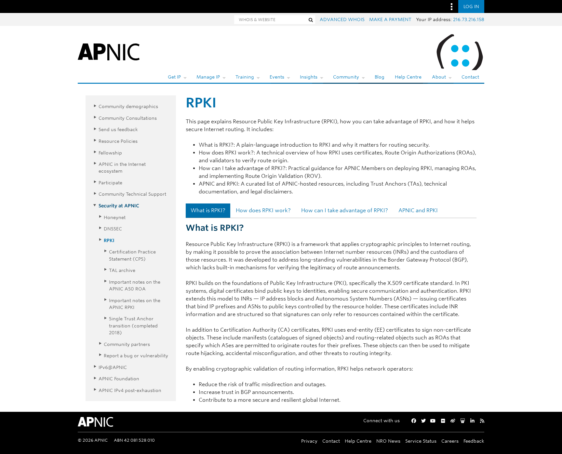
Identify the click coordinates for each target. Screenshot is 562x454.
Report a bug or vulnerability (136, 355)
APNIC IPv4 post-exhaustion (130, 390)
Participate (110, 182)
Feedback (473, 441)
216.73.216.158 (468, 19)
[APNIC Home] (109, 51)
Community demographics (128, 106)
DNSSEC (113, 228)
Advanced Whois (342, 19)
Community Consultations (128, 118)
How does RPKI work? (263, 210)
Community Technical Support (132, 194)
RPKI (109, 240)
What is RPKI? (208, 210)
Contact (470, 77)
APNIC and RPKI (418, 210)
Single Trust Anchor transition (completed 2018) (133, 325)
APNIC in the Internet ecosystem (122, 167)
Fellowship (110, 152)
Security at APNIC (119, 205)
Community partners (127, 344)
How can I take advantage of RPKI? (344, 210)
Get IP (174, 77)
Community (346, 77)
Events (277, 77)
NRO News (388, 441)
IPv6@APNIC (113, 367)
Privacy (309, 441)
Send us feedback (118, 129)
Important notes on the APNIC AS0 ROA (134, 285)
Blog (379, 77)
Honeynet (115, 217)
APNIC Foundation (119, 378)
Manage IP (208, 77)
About (439, 77)
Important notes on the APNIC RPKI (134, 304)
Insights (308, 77)
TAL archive (122, 270)
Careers (450, 441)
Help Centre (408, 77)
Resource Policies (118, 141)
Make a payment (390, 19)
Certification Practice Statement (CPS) (132, 255)
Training (244, 77)
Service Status (420, 441)
